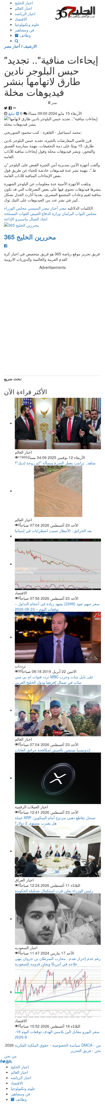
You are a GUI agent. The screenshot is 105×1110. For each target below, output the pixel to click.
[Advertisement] (52, 323)
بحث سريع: (13, 378)
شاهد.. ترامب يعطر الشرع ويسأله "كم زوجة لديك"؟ (55, 463)
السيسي (34, 208)
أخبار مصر (12, 46)
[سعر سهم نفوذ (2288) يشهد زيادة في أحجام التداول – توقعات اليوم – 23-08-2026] (58, 564)
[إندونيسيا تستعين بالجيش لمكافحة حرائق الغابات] (58, 710)
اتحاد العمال (38, 219)
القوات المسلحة (16, 213)
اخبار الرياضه (25, 13)
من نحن (97, 1047)
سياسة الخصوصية (66, 1045)
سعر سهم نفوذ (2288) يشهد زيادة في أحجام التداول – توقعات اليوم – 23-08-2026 (57, 606)
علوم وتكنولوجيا (27, 24)
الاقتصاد (21, 19)
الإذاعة (9, 219)
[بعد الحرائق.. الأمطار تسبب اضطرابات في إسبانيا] (58, 490)
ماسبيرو (21, 219)
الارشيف (30, 46)
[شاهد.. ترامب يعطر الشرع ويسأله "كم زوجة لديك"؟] (58, 423)
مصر (62, 208)
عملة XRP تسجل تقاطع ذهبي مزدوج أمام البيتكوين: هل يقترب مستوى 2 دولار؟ (55, 820)
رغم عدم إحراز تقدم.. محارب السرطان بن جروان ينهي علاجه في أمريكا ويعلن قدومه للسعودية (58, 961)
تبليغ (12, 113)
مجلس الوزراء (15, 208)
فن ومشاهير (24, 29)
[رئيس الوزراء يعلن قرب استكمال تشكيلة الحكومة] (58, 851)
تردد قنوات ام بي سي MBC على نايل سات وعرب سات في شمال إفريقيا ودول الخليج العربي (54, 679)
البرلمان (68, 213)
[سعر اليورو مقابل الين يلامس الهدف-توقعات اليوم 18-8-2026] (58, 991)
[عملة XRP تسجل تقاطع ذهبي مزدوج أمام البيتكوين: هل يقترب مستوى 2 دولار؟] (58, 777)
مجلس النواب (86, 213)
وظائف (25, 35)
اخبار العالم (23, 8)
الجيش (35, 213)
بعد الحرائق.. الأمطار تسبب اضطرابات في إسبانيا (53, 530)
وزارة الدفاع (51, 213)
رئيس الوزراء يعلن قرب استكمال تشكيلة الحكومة (54, 890)
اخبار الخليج (24, 2)
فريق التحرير (81, 1050)
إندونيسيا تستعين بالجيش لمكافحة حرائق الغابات (52, 750)
